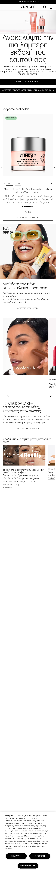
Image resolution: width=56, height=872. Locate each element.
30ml (9, 183)
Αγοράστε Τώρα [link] (38, 2)
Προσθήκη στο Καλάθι (28, 218)
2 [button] (29, 492)
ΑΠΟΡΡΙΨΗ (16, 856)
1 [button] (27, 492)
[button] (51, 7)
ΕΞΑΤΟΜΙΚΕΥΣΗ (28, 866)
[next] (50, 395)
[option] (25, 346)
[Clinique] (28, 7)
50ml (18, 183)
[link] (28, 145)
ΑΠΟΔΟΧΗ (40, 856)
